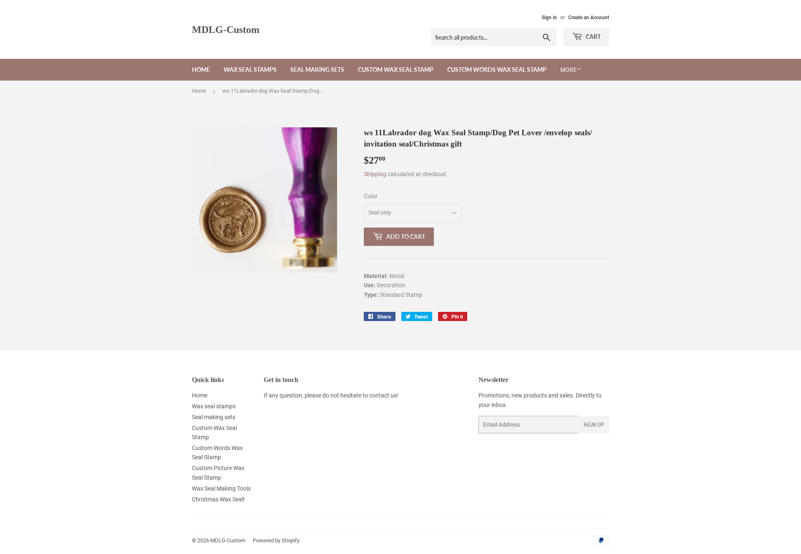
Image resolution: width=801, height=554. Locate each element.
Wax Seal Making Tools (221, 488)
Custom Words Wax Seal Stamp (497, 69)
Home (201, 69)
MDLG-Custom (225, 29)
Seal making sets (317, 69)
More (568, 69)
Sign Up (594, 425)
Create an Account (588, 17)
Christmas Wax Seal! (218, 499)
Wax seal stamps (250, 69)
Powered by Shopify (276, 540)
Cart (592, 36)
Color (371, 196)
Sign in (549, 17)
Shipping (375, 174)
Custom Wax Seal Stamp (395, 69)
